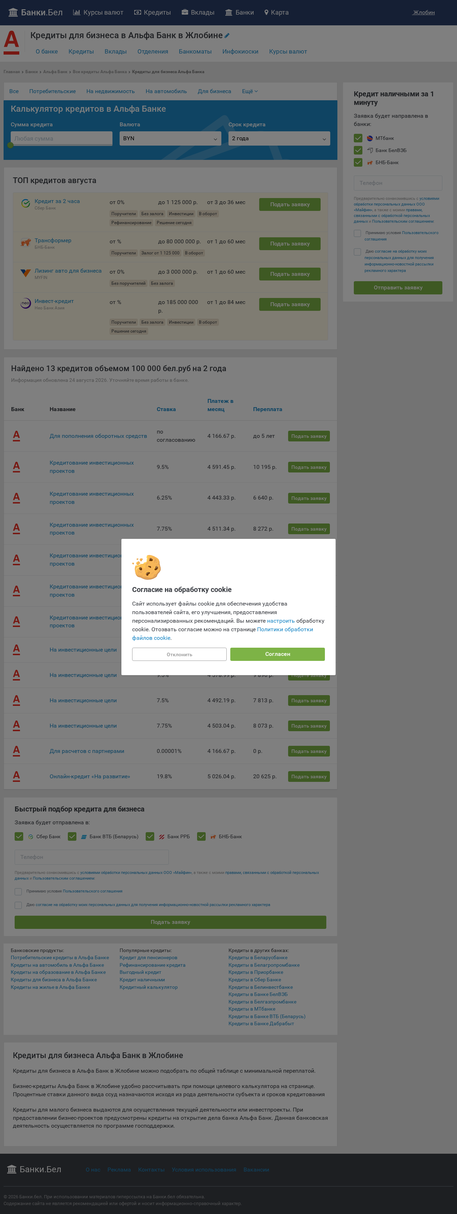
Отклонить (179, 654)
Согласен (277, 654)
